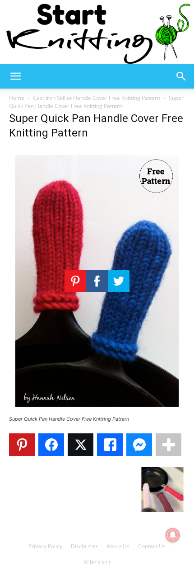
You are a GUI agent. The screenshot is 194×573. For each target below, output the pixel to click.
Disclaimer (84, 546)
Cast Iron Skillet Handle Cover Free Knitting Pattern (96, 98)
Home (16, 98)
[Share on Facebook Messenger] (139, 444)
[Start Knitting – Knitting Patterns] (97, 32)
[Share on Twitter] (80, 444)
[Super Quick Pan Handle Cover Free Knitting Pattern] (97, 410)
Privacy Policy (45, 546)
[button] (15, 76)
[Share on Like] (110, 444)
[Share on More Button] (168, 444)
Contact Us (152, 546)
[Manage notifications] (173, 535)
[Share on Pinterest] (22, 444)
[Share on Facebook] (51, 444)
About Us (117, 546)
